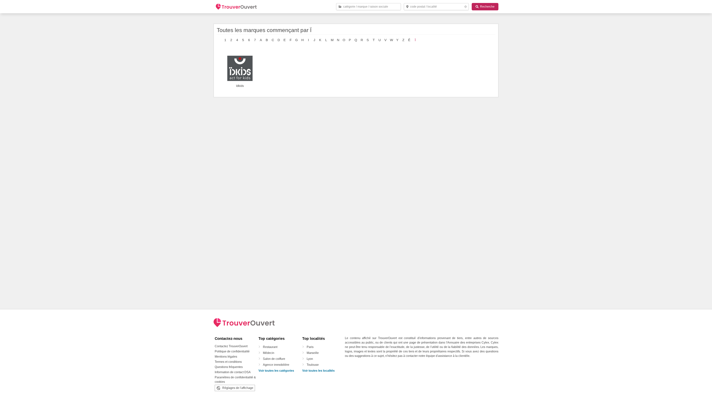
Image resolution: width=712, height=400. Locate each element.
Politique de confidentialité (232, 351)
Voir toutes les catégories (276, 370)
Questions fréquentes (229, 367)
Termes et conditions (228, 361)
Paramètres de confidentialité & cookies (235, 379)
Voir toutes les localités (318, 370)
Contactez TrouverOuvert (231, 346)
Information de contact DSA (233, 372)
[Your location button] (466, 6)
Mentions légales (226, 356)
